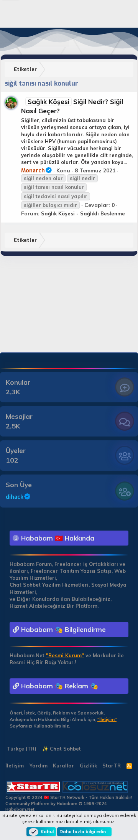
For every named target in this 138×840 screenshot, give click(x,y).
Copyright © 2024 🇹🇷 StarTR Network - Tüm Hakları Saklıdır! (68, 797)
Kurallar (63, 765)
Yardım (39, 765)
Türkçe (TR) (20, 749)
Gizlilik (88, 765)
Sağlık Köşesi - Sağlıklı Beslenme (83, 213)
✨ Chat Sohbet (61, 749)
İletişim (14, 765)
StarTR (111, 765)
